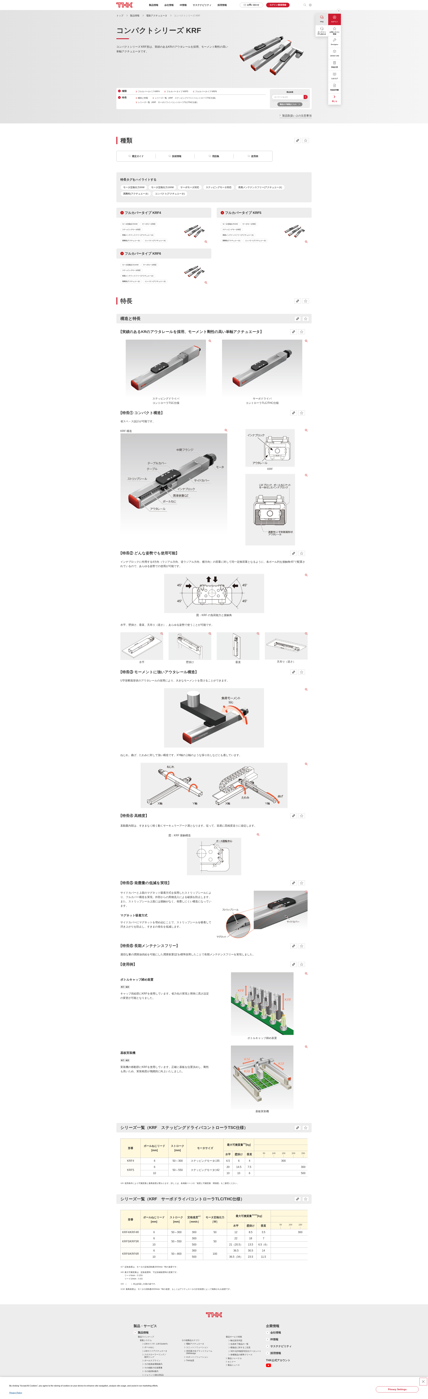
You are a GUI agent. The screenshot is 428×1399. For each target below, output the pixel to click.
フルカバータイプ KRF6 (206, 91)
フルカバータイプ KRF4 (149, 91)
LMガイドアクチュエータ (155, 1351)
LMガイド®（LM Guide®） (156, 1344)
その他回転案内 (151, 1371)
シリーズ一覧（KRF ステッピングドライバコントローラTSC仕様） (186, 98)
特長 (124, 97)
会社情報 (275, 1332)
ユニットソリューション (197, 1347)
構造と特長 (143, 98)
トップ (119, 15)
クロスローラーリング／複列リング (155, 1355)
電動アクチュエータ (156, 15)
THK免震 (190, 1360)
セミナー (232, 1362)
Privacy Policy (15, 1393)
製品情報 (134, 15)
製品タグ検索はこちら (288, 104)
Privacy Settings (397, 1389)
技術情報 (176, 156)
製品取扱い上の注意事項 (297, 115)
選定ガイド (138, 156)
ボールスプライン (152, 1360)
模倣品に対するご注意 (240, 1347)
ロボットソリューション (197, 1357)
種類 (124, 91)
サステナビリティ (281, 1346)
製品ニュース (234, 1365)
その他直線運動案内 (153, 1364)
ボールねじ (149, 1347)
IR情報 (274, 1339)
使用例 (254, 156)
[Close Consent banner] (423, 1381)
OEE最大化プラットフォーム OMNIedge (199, 1352)
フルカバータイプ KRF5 (177, 91)
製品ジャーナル (235, 1358)
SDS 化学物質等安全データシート (245, 1351)
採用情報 (222, 5)
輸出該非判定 (236, 1340)
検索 (306, 97)
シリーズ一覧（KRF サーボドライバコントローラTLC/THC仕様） (168, 102)
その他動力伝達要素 (153, 1368)
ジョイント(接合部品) (154, 1375)
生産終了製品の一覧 (239, 1344)
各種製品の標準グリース (241, 1355)
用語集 (215, 156)
